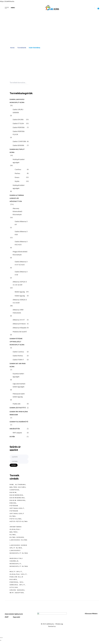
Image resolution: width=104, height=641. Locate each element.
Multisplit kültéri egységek (18, 186)
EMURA (13, 503)
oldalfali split (18, 574)
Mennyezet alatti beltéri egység (19, 395)
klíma (13, 534)
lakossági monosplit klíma (19, 552)
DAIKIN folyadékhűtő (19, 422)
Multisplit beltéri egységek (19, 160)
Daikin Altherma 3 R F (21, 222)
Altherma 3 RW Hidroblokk (18, 311)
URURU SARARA (17, 590)
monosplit (15, 563)
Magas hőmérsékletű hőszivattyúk (20, 253)
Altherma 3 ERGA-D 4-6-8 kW (20, 301)
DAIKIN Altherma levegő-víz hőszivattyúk (17, 198)
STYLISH (14, 587)
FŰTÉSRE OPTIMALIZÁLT (17, 507)
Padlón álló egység (16, 578)
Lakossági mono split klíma (18, 546)
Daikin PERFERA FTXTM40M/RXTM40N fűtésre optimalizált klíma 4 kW (40, 96)
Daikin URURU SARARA (18, 110)
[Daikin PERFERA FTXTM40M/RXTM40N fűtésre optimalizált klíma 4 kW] (38, 83)
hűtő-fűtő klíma (19, 521)
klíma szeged (17, 537)
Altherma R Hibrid (19, 324)
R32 (21, 582)
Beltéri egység (20, 292)
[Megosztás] (1, 637)
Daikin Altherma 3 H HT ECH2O (21, 263)
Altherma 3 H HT (19, 320)
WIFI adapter (17, 433)
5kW (12, 484)
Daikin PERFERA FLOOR (18, 132)
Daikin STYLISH (18, 123)
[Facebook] (98, 614)
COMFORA (14, 490)
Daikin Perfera (38, 89)
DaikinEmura (16, 495)
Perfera (17, 173)
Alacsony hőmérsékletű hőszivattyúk (17, 211)
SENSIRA (14, 585)
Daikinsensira (17, 497)
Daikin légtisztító (18, 408)
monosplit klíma (19, 566)
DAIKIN (13, 492)
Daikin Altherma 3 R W (21, 232)
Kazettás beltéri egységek (18, 375)
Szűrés (13, 465)
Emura (17, 177)
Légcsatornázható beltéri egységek (19, 385)
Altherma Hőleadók (19, 328)
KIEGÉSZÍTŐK (15, 429)
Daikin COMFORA (19, 141)
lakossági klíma (18, 540)
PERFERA (14, 582)
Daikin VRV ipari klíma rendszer (19, 413)
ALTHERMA (20, 484)
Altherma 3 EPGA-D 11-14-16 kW (20, 283)
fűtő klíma (16, 519)
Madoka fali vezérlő (20, 332)
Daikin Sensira (17, 500)
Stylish (17, 181)
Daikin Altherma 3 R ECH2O (21, 243)
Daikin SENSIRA (18, 145)
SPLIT (22, 585)
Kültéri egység (20, 296)
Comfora (18, 169)
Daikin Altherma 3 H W (21, 273)
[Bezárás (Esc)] (2, 637)
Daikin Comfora (18, 352)
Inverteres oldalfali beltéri (16, 529)
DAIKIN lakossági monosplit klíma (17, 100)
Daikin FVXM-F (18, 360)
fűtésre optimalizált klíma (17, 513)
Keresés (28, 82)
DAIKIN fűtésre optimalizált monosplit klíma (17, 342)
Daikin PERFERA (18, 127)
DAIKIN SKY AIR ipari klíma (17, 365)
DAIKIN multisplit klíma (17, 150)
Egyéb (12, 437)
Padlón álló (16, 404)
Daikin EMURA (18, 119)
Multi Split (16, 571)
